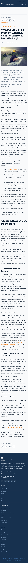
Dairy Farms (4, 522)
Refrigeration (4, 510)
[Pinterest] (15, 481)
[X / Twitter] (12, 481)
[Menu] (25, 4)
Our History (3, 532)
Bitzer (2, 498)
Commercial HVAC (5, 508)
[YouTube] (8, 481)
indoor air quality (12, 169)
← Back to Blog (4, 22)
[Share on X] (6, 20)
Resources (3, 539)
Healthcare (3, 515)
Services (3, 544)
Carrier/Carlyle (4, 488)
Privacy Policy (10, 560)
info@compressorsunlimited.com (10, 473)
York (2, 496)
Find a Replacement (6, 547)
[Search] (22, 4)
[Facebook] (2, 481)
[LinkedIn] (5, 481)
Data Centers (4, 520)
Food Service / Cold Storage (8, 513)
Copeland (3, 491)
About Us (3, 529)
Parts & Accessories (6, 500)
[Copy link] (13, 20)
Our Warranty (4, 537)
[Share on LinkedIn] (10, 20)
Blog (2, 542)
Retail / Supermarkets (6, 517)
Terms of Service (17, 560)
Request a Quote (5, 551)
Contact (3, 549)
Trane (2, 493)
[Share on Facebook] (2, 20)
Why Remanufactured (6, 534)
